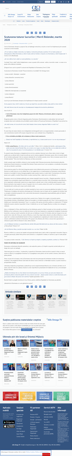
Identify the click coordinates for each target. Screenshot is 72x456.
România (18, 21)
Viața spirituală (55, 15)
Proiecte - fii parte (35, 417)
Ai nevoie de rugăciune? (20, 415)
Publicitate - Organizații (33, 427)
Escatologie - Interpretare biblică (25, 24)
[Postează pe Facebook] (28, 33)
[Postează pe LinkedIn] (40, 33)
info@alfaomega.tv (30, 445)
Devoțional (19, 423)
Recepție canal (48, 414)
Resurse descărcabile (49, 412)
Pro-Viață (19, 428)
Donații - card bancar (36, 419)
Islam (42, 21)
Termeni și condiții (49, 425)
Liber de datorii (21, 431)
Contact (14, 1)
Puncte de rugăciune (30, 21)
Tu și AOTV (47, 422)
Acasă (4, 24)
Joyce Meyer (20, 434)
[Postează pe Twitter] (36, 33)
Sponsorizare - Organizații (34, 432)
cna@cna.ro (62, 441)
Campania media (55, 21)
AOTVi (53, 1)
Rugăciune (41, 1)
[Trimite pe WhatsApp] (32, 33)
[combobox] (10, 8)
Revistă (46, 419)
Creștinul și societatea (63, 15)
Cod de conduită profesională (62, 435)
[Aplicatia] (9, 422)
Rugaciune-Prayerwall (20, 420)
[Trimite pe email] (44, 33)
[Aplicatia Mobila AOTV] (9, 426)
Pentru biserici (34, 436)
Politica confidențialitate (42, 452)
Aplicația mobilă (48, 417)
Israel (38, 21)
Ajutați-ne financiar (27, 329)
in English (8, 1)
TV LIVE (47, 1)
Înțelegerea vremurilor (46, 15)
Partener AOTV (34, 414)
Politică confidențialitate (48, 428)
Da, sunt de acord (46, 454)
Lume (23, 21)
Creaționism (20, 426)
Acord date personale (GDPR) (48, 433)
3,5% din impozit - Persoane (35, 423)
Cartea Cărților (20, 1)
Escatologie (47, 21)
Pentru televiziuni (35, 438)
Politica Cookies (30, 452)
